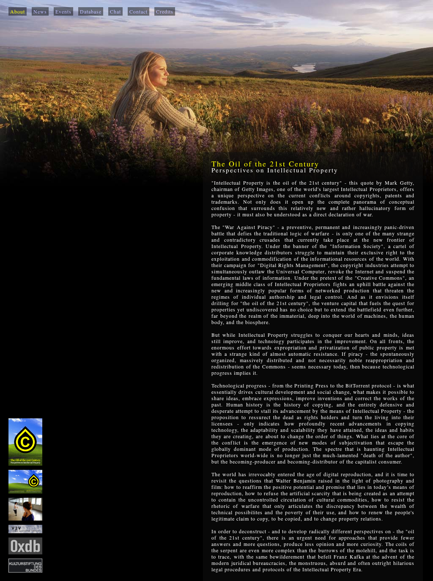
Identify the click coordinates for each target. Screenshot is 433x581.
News (40, 11)
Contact (138, 11)
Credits (164, 11)
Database (90, 11)
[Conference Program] (25, 491)
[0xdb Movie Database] (25, 552)
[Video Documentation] (25, 531)
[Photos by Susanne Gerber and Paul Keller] (25, 518)
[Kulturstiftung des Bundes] (25, 570)
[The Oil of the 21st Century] (25, 463)
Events (63, 11)
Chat (115, 11)
